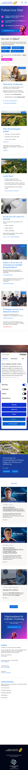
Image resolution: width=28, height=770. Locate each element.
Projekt (23, 112)
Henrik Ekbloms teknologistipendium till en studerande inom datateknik (14, 509)
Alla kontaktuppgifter (5, 667)
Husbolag (22, 246)
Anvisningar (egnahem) (6, 690)
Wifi (24, 200)
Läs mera (5, 519)
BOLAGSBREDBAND (8, 275)
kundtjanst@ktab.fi (5, 661)
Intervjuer (11, 504)
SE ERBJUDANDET (13, 627)
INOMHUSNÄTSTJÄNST (9, 283)
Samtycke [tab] (5, 358)
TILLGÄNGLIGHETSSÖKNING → (10, 103)
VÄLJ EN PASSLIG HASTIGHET (12, 190)
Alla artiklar (13, 607)
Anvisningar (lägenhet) (6, 692)
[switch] (24, 389)
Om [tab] (23, 358)
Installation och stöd (16, 51)
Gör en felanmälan (5, 687)
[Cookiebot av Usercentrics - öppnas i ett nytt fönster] (20, 355)
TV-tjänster (4, 51)
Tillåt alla (14, 404)
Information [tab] (14, 358)
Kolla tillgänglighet (16, 47)
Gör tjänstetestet (6, 59)
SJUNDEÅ (6, 150)
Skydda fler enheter (10, 590)
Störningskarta (4, 695)
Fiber (23, 159)
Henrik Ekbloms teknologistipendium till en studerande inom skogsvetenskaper (13, 550)
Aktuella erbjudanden (13, 587)
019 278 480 (4, 656)
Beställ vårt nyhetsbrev (6, 672)
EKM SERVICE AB (8, 326)
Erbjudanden (5, 47)
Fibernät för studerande (13, 84)
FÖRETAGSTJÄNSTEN (8, 318)
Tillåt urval (14, 409)
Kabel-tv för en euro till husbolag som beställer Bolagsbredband (12, 265)
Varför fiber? (8, 176)
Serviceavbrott (4, 697)
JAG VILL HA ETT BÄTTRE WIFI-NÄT (12, 237)
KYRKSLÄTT (6, 141)
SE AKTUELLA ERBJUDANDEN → (10, 100)
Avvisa (14, 414)
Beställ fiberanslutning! (9, 30)
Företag (23, 293)
